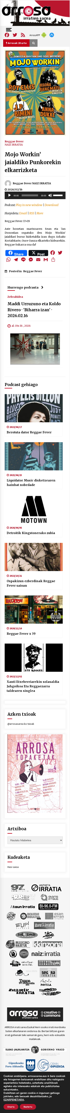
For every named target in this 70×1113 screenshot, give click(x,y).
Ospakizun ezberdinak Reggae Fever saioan (31, 583)
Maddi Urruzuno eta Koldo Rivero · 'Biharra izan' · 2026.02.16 (34, 309)
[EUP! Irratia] (22, 925)
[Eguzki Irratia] (30, 915)
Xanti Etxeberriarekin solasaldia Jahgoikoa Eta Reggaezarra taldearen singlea (33, 686)
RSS (31, 213)
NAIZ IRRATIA (14, 144)
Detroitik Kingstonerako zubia (31, 533)
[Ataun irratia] (23, 906)
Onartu (11, 1106)
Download (51, 205)
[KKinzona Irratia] (48, 944)
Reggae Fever (14, 141)
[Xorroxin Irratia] (21, 991)
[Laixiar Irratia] (24, 953)
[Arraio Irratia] (23, 897)
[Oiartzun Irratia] (21, 962)
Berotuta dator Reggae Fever (29, 432)
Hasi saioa (13, 867)
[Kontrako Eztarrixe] (13, 953)
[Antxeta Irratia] (46, 887)
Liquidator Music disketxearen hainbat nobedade (31, 482)
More (39, 213)
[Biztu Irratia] (11, 915)
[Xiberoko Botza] (46, 982)
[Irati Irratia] (49, 934)
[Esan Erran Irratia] (54, 915)
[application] (35, 195)
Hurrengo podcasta (22, 287)
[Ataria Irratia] (50, 897)
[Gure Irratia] (44, 925)
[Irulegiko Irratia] (17, 944)
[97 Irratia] (20, 887)
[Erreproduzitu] (9, 195)
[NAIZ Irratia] (46, 953)
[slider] (58, 195)
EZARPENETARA (14, 1100)
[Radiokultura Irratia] (49, 962)
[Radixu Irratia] (26, 972)
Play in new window (29, 205)
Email (23, 213)
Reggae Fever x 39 (21, 633)
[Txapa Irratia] (26, 982)
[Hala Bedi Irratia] (26, 934)
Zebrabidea (15, 296)
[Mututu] (50, 195)
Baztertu (28, 1106)
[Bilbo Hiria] (48, 906)
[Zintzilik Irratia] (50, 991)
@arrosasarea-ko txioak (20, 723)
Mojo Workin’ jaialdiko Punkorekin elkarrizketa (33, 162)
